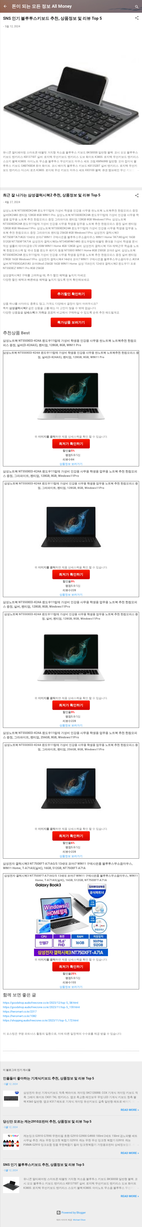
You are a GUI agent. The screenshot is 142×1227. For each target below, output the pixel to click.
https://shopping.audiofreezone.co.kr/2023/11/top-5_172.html (40, 1020)
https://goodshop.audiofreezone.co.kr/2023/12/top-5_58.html (40, 1002)
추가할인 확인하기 (71, 294)
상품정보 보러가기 (71, 464)
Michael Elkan (79, 1220)
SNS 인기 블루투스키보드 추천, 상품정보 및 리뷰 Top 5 (52, 18)
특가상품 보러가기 (71, 322)
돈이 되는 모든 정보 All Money (42, 6)
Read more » (130, 1110)
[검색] (137, 7)
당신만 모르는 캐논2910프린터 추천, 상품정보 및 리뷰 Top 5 (47, 1121)
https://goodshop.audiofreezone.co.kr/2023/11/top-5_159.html (41, 1007)
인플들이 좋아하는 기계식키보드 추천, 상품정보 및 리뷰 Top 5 (48, 1078)
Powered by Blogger (73, 1212)
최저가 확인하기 (71, 444)
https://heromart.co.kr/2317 (19, 1011)
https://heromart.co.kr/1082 (19, 1016)
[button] (137, 18)
